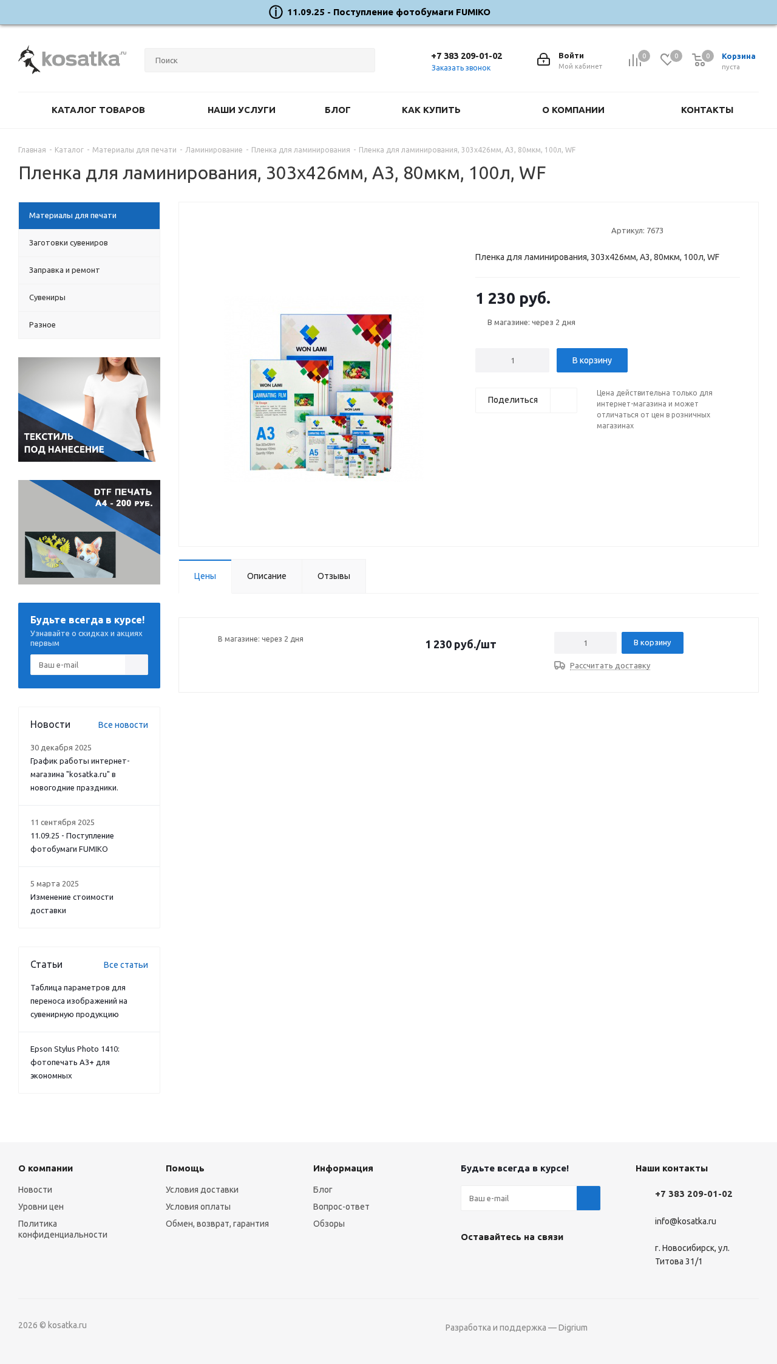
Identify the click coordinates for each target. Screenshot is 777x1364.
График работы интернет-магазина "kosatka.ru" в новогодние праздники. (80, 774)
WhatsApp (533, 1265)
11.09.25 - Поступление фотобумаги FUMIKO (388, 12)
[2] (492, 230)
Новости (35, 1189)
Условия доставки (202, 1189)
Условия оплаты (198, 1206)
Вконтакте (473, 1265)
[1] (481, 230)
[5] (527, 230)
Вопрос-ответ (341, 1206)
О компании (45, 1168)
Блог (323, 1189)
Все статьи (126, 965)
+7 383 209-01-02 (466, 55)
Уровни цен (41, 1206)
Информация (343, 1168)
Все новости (123, 725)
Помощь (185, 1168)
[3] (504, 230)
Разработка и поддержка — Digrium (517, 1327)
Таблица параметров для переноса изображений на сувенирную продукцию (78, 1000)
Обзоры (329, 1224)
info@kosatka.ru (685, 1221)
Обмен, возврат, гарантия (217, 1224)
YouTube (503, 1265)
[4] (515, 230)
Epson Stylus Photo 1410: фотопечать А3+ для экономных (75, 1062)
